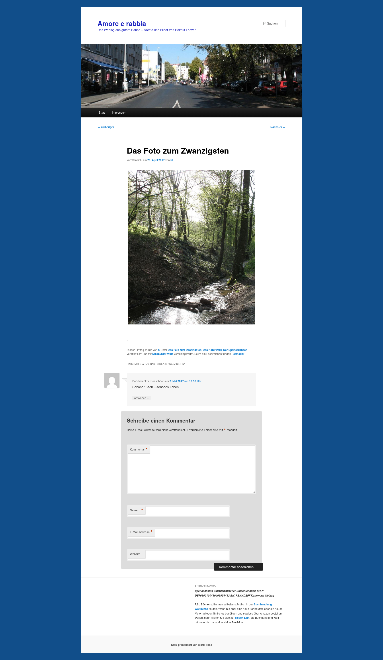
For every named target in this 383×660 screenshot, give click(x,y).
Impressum (119, 112)
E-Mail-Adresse (141, 532)
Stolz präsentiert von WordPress (191, 645)
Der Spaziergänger (235, 350)
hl (171, 160)
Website (135, 554)
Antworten (141, 398)
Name (136, 510)
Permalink (238, 354)
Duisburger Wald (162, 354)
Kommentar (139, 449)
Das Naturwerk (212, 350)
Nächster (277, 127)
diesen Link (242, 618)
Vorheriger (106, 127)
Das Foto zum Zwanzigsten (184, 350)
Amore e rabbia (122, 23)
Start (102, 112)
